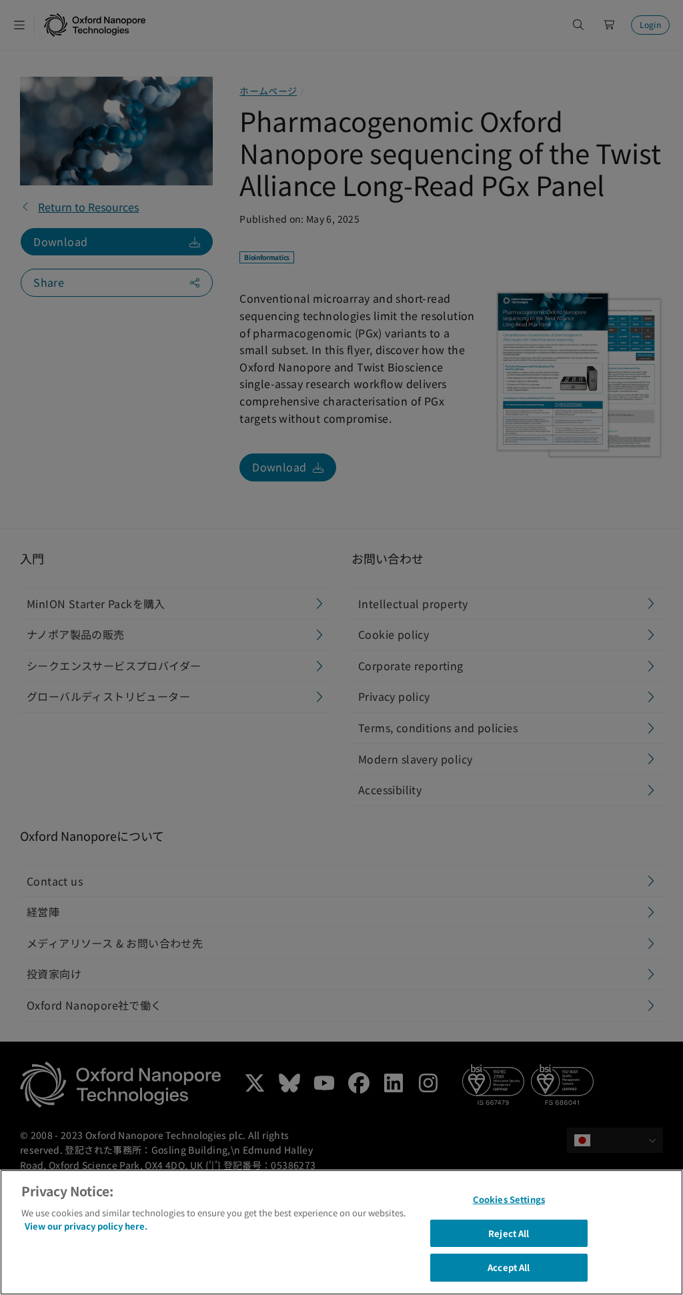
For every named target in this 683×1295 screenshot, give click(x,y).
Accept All (509, 1267)
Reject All (508, 1233)
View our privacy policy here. (86, 1226)
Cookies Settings (509, 1199)
